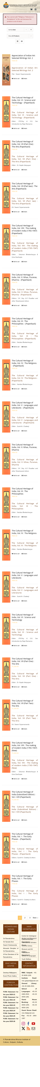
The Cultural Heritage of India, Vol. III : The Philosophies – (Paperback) (24, 321)
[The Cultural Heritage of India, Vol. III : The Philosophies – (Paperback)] (6, 333)
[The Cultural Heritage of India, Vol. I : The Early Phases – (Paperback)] (6, 848)
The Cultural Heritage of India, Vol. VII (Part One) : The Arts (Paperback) (23, 144)
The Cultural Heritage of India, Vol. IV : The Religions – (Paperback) (24, 363)
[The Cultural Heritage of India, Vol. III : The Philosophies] (6, 503)
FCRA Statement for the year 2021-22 (10, 998)
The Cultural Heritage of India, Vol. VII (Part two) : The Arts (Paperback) (24, 186)
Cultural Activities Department (27, 940)
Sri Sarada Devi (8, 942)
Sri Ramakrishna (8, 938)
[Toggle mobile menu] (36, 9)
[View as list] (22, 41)
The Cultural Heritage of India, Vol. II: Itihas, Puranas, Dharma (24, 447)
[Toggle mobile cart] (31, 9)
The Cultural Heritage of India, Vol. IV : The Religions (24, 531)
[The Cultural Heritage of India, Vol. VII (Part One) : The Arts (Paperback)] (6, 155)
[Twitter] (23, 1028)
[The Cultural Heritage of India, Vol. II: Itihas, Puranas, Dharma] (6, 459)
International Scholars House (29, 944)
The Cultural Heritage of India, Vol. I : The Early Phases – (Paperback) (22, 836)
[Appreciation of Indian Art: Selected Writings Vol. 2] (6, 69)
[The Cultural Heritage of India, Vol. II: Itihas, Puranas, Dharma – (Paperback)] (6, 289)
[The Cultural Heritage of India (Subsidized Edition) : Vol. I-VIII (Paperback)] (6, 806)
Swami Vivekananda (10, 945)
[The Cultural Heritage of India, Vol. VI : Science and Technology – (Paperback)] (6, 111)
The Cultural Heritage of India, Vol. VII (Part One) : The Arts (23, 661)
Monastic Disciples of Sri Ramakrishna (10, 949)
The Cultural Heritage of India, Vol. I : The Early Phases (22, 878)
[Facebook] (28, 1023)
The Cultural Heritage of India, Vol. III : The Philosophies (22, 491)
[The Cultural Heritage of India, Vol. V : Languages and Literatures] (6, 587)
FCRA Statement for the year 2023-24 (10, 1009)
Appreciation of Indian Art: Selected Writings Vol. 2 (23, 56)
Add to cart (16, 78)
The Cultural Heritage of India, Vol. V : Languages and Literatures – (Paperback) (25, 405)
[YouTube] (33, 1023)
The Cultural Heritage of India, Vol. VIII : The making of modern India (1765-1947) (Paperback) (24, 229)
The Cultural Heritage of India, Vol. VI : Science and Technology (23, 617)
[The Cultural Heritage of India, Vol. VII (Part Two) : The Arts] (6, 715)
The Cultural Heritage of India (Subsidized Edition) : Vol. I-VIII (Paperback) (23, 794)
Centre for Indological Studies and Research (29, 937)
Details (25, 78)
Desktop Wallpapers (10, 972)
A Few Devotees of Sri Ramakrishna (10, 955)
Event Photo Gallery (10, 976)
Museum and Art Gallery (27, 950)
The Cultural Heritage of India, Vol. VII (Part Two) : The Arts (23, 703)
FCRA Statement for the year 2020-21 (10, 993)
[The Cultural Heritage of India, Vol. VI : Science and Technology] (6, 629)
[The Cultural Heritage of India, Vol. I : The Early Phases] (6, 890)
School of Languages (29, 956)
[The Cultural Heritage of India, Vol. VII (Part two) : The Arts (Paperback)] (6, 197)
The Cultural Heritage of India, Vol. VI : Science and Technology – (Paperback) (23, 100)
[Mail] (33, 1028)
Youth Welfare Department (26, 960)
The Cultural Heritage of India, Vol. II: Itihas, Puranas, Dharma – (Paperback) (24, 277)
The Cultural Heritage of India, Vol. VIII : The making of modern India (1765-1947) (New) (24, 746)
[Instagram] (23, 1023)
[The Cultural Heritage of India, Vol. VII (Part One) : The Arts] (6, 673)
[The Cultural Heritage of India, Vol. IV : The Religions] (6, 545)
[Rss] (28, 1028)
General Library (27, 946)
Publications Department (26, 954)
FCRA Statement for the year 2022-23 (10, 1004)
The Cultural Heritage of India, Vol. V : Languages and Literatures (25, 575)
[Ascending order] (31, 30)
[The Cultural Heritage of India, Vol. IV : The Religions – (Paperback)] (6, 375)
